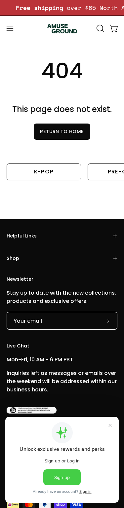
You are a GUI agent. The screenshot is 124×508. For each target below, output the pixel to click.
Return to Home (62, 131)
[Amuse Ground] (62, 28)
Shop (13, 258)
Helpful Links (22, 236)
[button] (99, 28)
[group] (62, 8)
